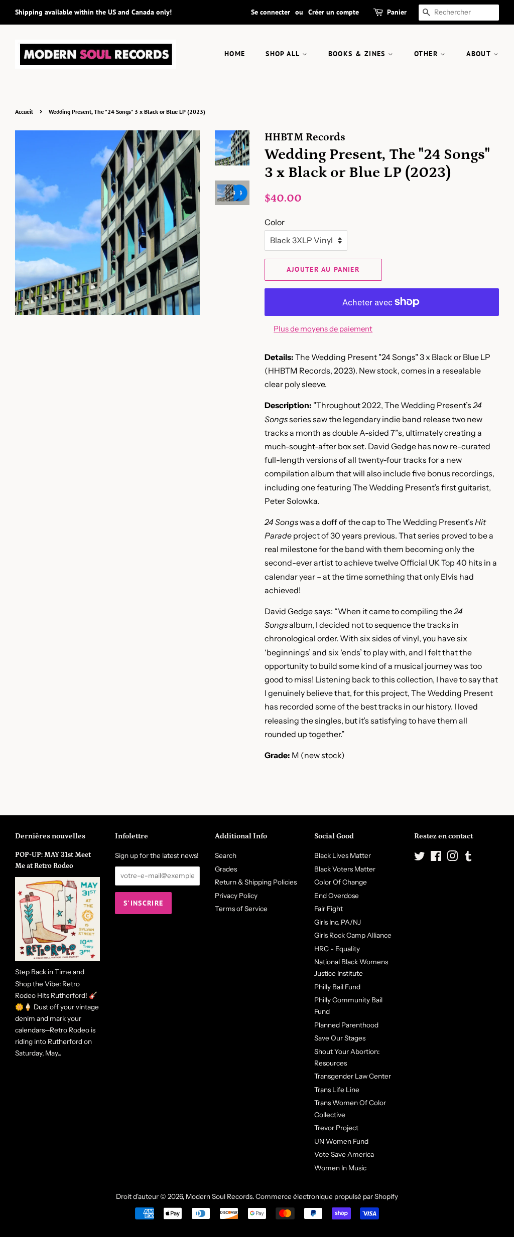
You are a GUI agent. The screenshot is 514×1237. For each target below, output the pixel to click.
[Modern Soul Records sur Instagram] (452, 858)
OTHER (427, 53)
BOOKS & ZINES (358, 53)
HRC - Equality (337, 949)
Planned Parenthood (346, 1025)
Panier (397, 12)
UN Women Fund (341, 1141)
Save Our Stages (339, 1038)
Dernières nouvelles (50, 836)
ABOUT (479, 53)
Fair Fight (328, 909)
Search (225, 855)
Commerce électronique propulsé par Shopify (326, 1196)
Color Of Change (340, 882)
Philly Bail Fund (337, 987)
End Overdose (336, 896)
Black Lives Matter (342, 855)
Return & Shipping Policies (256, 882)
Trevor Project (336, 1128)
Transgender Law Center (352, 1076)
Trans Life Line (336, 1090)
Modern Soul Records (219, 1196)
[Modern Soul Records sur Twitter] (419, 858)
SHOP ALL (284, 53)
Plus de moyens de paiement (323, 328)
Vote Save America (344, 1154)
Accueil (24, 111)
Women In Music (340, 1168)
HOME (234, 53)
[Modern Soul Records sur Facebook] (436, 858)
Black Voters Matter (344, 869)
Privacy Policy (236, 896)
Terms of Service (241, 909)
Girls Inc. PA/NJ (337, 922)
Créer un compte (333, 12)
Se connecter (270, 12)
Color (275, 222)
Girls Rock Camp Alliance (353, 935)
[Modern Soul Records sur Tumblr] (468, 858)
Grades (226, 869)
